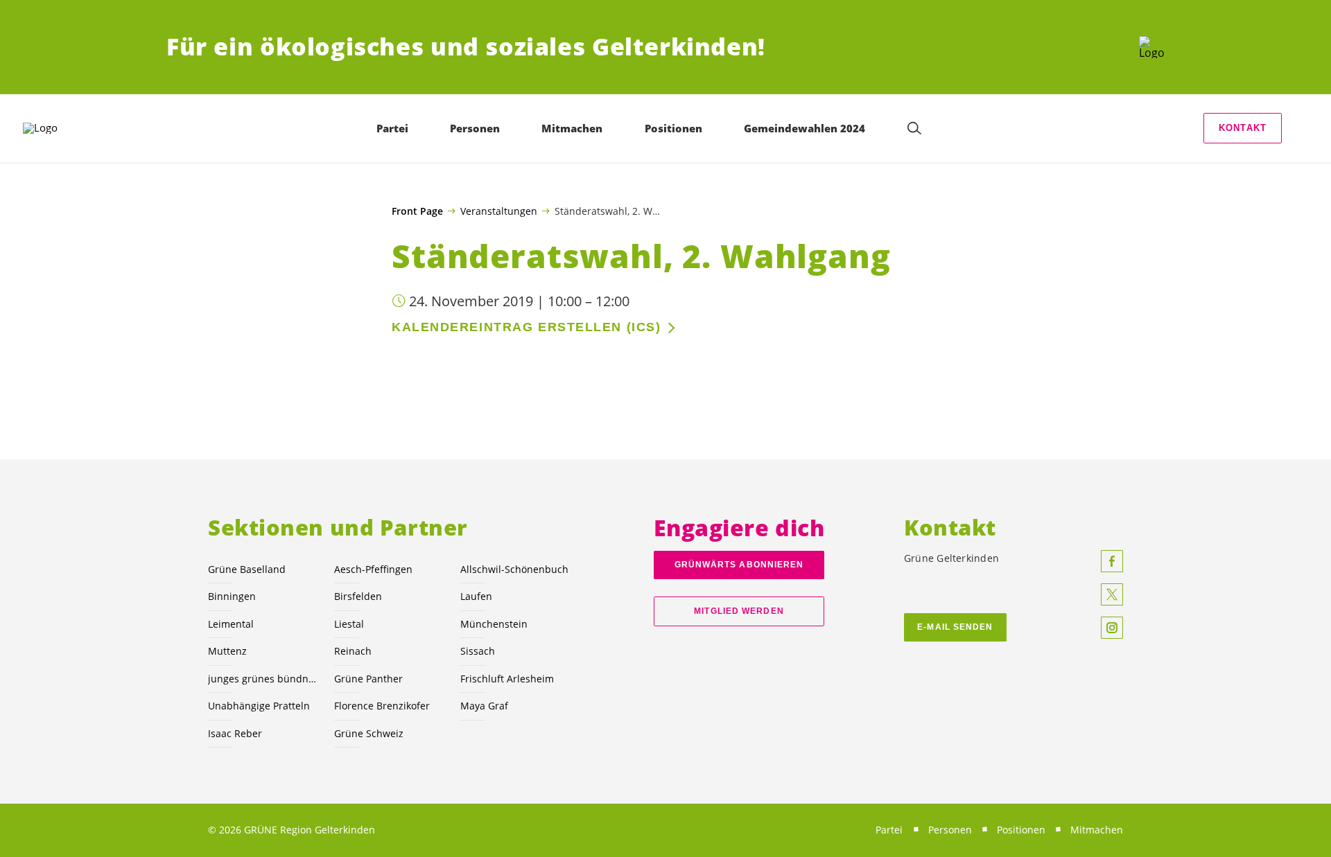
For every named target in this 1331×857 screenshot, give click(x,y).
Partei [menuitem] (392, 128)
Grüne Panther (368, 678)
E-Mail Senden (955, 627)
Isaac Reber (235, 733)
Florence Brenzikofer (382, 705)
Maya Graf (484, 705)
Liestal (349, 623)
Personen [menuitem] (475, 128)
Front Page (417, 211)
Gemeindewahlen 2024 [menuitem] (804, 128)
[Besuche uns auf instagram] (1112, 628)
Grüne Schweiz (368, 733)
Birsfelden (358, 596)
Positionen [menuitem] (673, 128)
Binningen (232, 596)
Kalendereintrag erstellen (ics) (526, 327)
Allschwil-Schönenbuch (514, 569)
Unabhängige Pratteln (259, 705)
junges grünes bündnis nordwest (262, 678)
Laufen (476, 596)
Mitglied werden (738, 611)
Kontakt (1243, 128)
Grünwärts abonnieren (739, 564)
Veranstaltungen (498, 210)
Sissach (477, 650)
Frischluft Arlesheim (507, 678)
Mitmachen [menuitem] (571, 128)
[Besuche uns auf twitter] (1112, 594)
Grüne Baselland (247, 569)
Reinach (353, 650)
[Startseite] (1152, 47)
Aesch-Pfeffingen (373, 569)
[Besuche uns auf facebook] (1112, 561)
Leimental (231, 623)
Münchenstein (494, 623)
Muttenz (227, 650)
